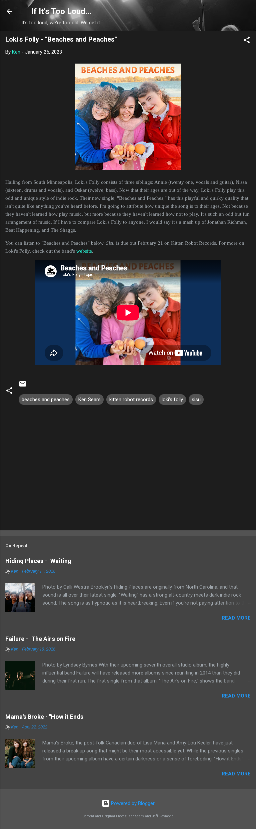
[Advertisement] (128, 473)
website (84, 251)
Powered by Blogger (132, 803)
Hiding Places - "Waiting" (39, 560)
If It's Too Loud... (61, 11)
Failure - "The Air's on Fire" (41, 638)
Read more (236, 618)
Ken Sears (89, 400)
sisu (196, 400)
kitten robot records (131, 400)
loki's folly (172, 400)
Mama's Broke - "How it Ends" (45, 716)
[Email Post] (23, 386)
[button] (247, 41)
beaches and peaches (46, 400)
